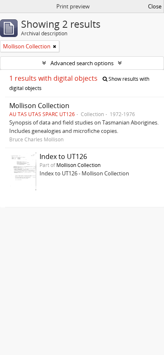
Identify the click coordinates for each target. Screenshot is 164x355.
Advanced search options (82, 63)
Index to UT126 (63, 156)
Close (154, 6)
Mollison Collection (39, 105)
